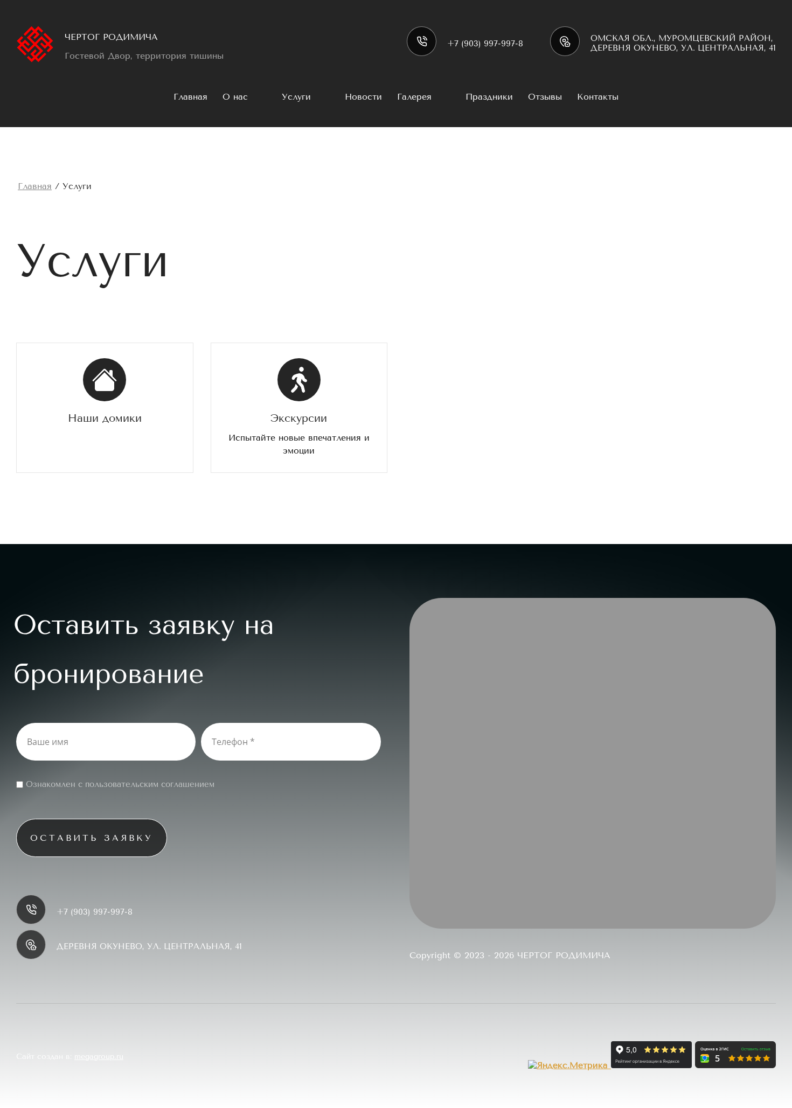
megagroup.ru (98, 1056)
